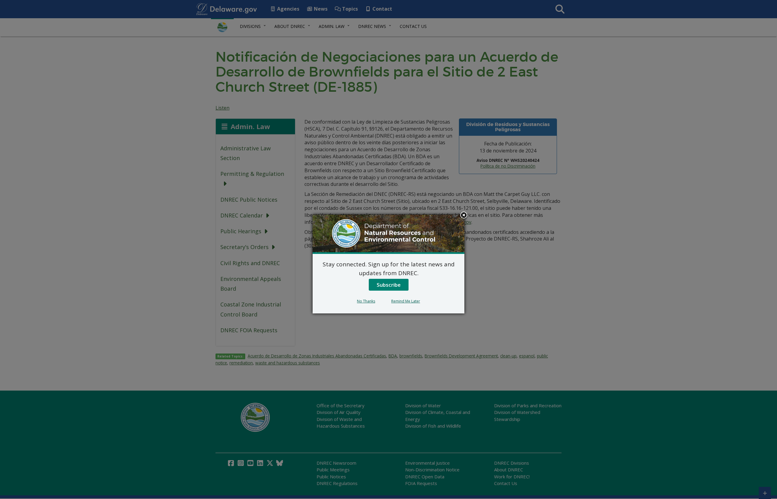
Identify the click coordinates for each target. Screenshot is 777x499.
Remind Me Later (405, 301)
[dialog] (388, 264)
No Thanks (366, 301)
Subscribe (389, 284)
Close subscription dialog (463, 215)
